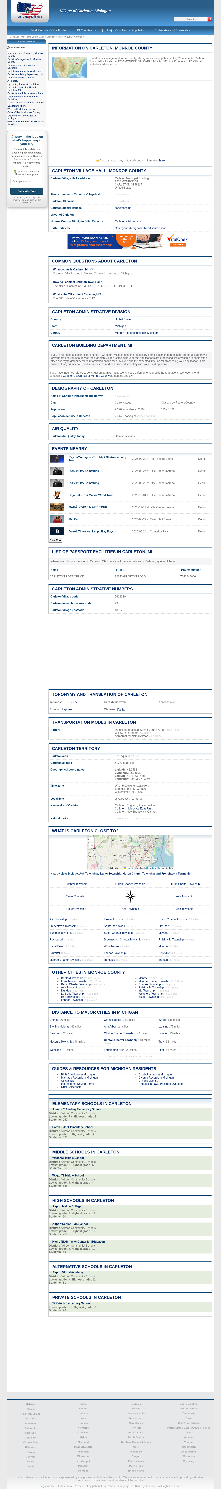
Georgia (30, 1456)
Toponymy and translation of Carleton (99, 694)
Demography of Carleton (82, 388)
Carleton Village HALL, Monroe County (99, 170)
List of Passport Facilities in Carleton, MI (102, 551)
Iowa (83, 1418)
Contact (111, 1486)
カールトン (71, 702)
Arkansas (30, 1423)
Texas (188, 1418)
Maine (83, 1437)
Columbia (30, 1437)
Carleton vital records (128, 221)
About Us (99, 1486)
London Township (115, 953)
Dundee (66, 990)
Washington (189, 1446)
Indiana (83, 1413)
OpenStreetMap (153, 867)
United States (123, 319)
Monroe (119, 332)
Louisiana (83, 1432)
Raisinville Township (171, 939)
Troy (161, 1041)
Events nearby (69, 448)
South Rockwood (114, 926)
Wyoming (188, 1461)
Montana (83, 1470)
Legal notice (47, 1486)
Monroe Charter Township (65, 959)
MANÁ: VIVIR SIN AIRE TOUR (88, 507)
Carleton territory (76, 748)
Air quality (65, 428)
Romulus (109, 959)
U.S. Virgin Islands (189, 1423)
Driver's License (148, 1080)
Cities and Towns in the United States (26, 37)
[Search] (210, 19)
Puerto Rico (136, 1465)
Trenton (163, 959)
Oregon (136, 1456)
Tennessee (188, 1413)
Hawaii (30, 1466)
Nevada (136, 1408)
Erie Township (70, 996)
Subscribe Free (27, 191)
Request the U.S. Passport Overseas (160, 1083)
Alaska (31, 1408)
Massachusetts (83, 1446)
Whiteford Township (150, 993)
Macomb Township (61, 1041)
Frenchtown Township (176, 873)
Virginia (188, 1442)
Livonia (162, 1033)
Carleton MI (79, 37)
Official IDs (67, 1080)
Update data (64, 1486)
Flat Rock (164, 926)
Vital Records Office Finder (48, 30)
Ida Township (146, 990)
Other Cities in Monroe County (88, 972)
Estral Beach (57, 946)
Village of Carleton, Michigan (85, 11)
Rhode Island (136, 1470)
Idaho (83, 1403)
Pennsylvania (136, 1461)
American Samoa (30, 1413)
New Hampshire (136, 1413)
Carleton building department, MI (92, 345)
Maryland (83, 1442)
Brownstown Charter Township (122, 939)
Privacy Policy (82, 1486)
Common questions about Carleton (94, 261)
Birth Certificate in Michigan (78, 1074)
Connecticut (30, 1442)
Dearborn (55, 1033)
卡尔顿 (120, 709)
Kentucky (83, 1427)
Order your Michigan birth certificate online (140, 228)
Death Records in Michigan (155, 1074)
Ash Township (88, 873)
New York (136, 1427)
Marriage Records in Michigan (79, 1077)
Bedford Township (72, 978)
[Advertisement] (130, 118)
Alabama (30, 1404)
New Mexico (136, 1423)
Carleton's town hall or (77, 375)
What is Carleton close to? (85, 831)
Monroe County (64, 37)
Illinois (83, 1408)
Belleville (164, 953)
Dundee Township (149, 984)
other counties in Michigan (142, 332)
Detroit (54, 1019)
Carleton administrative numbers (92, 589)
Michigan (51, 37)
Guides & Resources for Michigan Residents (104, 1068)
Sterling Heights (59, 1026)
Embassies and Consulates (172, 30)
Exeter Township (110, 873)
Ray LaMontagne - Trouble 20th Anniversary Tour (97, 459)
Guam (30, 1461)
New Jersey (136, 1418)
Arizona (30, 1418)
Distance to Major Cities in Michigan (95, 1012)
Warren (162, 1019)
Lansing (163, 1026)
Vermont (189, 1437)
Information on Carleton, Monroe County (102, 48)
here (162, 160)
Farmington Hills (114, 1049)
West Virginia (188, 1451)
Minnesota (83, 1456)
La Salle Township (72, 993)
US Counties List (87, 30)
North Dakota (136, 1437)
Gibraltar (55, 953)
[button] (91, 840)
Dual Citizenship (71, 1086)
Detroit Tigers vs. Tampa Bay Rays (91, 531)
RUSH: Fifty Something (84, 470)
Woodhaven (111, 946)
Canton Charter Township (121, 1040)
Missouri (83, 1465)
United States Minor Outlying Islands (188, 1427)
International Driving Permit (77, 1083)
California (30, 1428)
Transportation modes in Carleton (94, 722)
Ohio (136, 1446)
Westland (55, 1049)
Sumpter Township (76, 883)
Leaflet (129, 867)
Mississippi (83, 1461)
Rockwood (56, 939)
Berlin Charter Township (118, 932)
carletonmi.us (108, 64)
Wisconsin (188, 1456)
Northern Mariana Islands (136, 1442)
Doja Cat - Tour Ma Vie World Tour (91, 495)
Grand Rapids (112, 1019)
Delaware (30, 1447)
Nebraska (136, 1403)
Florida (30, 1452)
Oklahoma (136, 1451)
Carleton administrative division (91, 311)
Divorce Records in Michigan (156, 1077)
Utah (188, 1432)
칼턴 (172, 702)
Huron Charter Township (139, 873)
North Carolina (136, 1432)
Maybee (163, 932)
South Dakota (189, 1408)
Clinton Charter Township (119, 1033)
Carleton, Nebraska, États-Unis (134, 808)
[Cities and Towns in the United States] (30, 18)
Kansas (83, 1423)
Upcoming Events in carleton (23, 84)
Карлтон (67, 709)
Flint (161, 1049)
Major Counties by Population (126, 30)
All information (18, 47)
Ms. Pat (73, 519)
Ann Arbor (110, 1026)
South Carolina (189, 1403)
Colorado (30, 1432)
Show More (55, 540)
